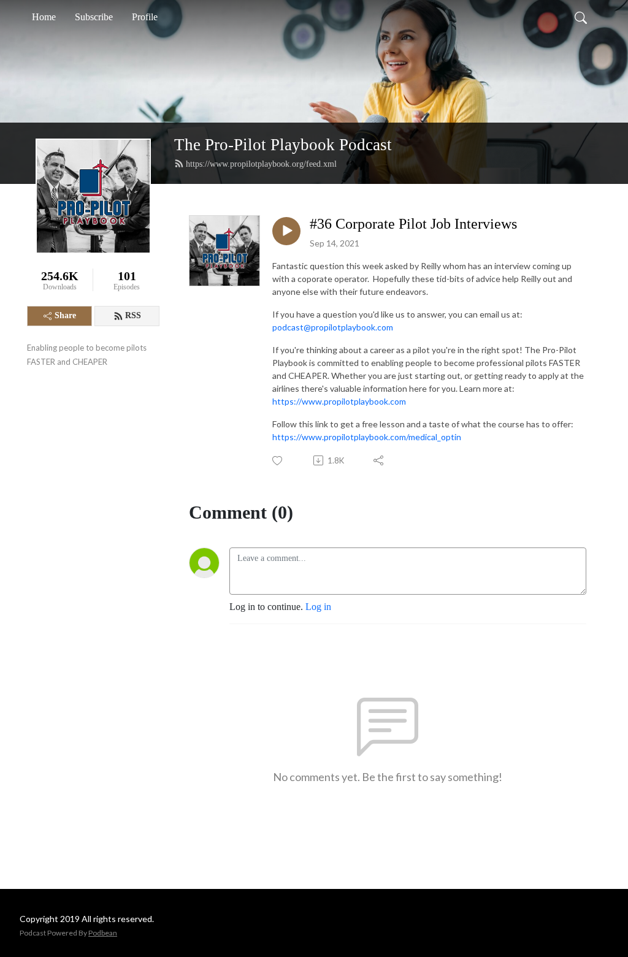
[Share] (379, 460)
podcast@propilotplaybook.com (332, 327)
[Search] (581, 17)
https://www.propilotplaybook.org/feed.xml (261, 164)
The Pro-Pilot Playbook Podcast (283, 144)
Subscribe (94, 17)
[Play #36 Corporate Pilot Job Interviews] (286, 231)
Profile (145, 17)
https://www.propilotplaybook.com (339, 401)
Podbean (102, 932)
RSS (133, 315)
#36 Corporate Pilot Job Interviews (413, 224)
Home (44, 17)
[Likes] (278, 460)
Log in (318, 606)
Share (65, 315)
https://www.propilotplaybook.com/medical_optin (366, 437)
